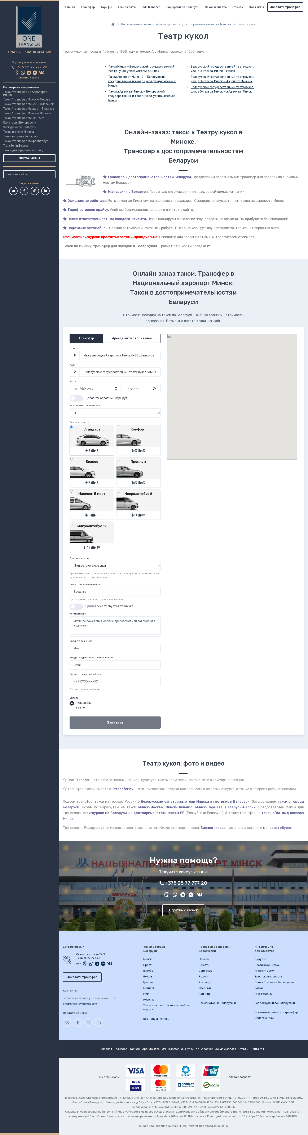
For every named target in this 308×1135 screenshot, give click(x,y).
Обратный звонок (29, 77)
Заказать (115, 722)
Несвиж (148, 999)
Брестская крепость (268, 976)
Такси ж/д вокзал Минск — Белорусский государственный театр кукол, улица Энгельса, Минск (142, 96)
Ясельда (204, 982)
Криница (205, 993)
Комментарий (78, 613)
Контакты (256, 7)
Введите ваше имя (81, 640)
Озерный (205, 988)
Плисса (204, 959)
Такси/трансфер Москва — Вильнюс (28, 109)
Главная (69, 7)
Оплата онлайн (265, 1017)
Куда (72, 364)
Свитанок (205, 970)
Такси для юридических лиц (23, 150)
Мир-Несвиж (263, 993)
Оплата (74, 697)
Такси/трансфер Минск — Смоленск (28, 104)
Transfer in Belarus (15, 145)
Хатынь (259, 988)
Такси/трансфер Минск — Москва (26, 99)
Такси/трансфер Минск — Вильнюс (27, 113)
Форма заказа (29, 158)
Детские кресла (79, 558)
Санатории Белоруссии (19, 122)
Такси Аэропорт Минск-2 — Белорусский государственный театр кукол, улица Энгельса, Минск (142, 81)
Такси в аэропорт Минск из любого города (166, 1007)
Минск (147, 959)
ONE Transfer (150, 7)
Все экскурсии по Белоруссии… (276, 1003)
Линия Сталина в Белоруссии (274, 982)
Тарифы (106, 7)
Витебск (148, 970)
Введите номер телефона (85, 674)
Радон (203, 976)
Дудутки (260, 959)
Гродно (148, 982)
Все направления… (156, 1018)
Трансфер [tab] (86, 338)
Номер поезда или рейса (85, 584)
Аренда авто (127, 7)
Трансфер (88, 7)
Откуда (74, 348)
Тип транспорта (79, 422)
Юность (204, 965)
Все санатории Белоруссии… (218, 1003)
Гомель (148, 976)
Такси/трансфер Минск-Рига (23, 118)
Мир (146, 993)
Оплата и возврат (239, 1077)
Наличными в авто (84, 705)
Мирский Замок (265, 970)
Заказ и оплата (216, 7)
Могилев (149, 988)
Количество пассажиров (85, 405)
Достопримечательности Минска (206, 24)
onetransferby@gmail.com (80, 1003)
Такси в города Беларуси (21, 136)
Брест (147, 965)
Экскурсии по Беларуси (19, 127)
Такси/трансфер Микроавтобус (25, 141)
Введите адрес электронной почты (91, 657)
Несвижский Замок (267, 965)
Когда (73, 381)
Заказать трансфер (285, 7)
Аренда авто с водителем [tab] (132, 338)
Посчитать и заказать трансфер (276, 1012)
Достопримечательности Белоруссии (148, 24)
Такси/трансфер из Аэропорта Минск (25, 93)
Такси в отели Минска (18, 132)
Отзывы (237, 7)
